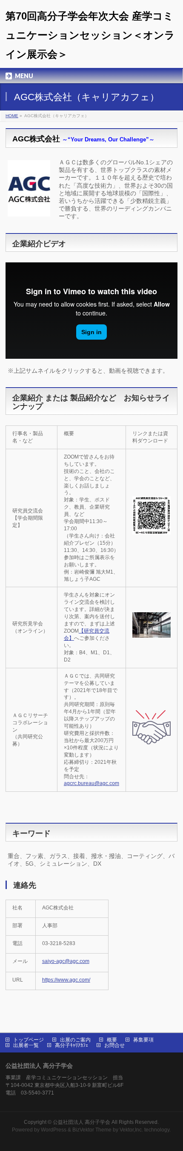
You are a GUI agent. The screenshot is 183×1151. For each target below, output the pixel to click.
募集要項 (143, 1040)
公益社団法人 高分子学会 (81, 1122)
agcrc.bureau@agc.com (91, 783)
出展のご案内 (75, 1040)
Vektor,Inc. (131, 1130)
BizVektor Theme (92, 1130)
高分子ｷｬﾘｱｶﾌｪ (71, 1045)
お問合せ (114, 1045)
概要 (112, 1040)
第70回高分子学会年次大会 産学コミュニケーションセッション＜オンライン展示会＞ (90, 35)
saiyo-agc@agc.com (65, 961)
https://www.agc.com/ (66, 980)
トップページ (28, 1040)
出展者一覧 (26, 1045)
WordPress (53, 1130)
